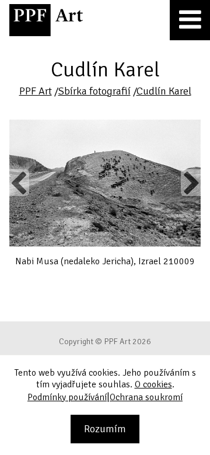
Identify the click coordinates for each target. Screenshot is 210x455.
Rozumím (105, 428)
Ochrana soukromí (146, 397)
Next (191, 182)
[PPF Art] (46, 20)
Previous (19, 182)
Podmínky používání (67, 397)
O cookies (153, 384)
